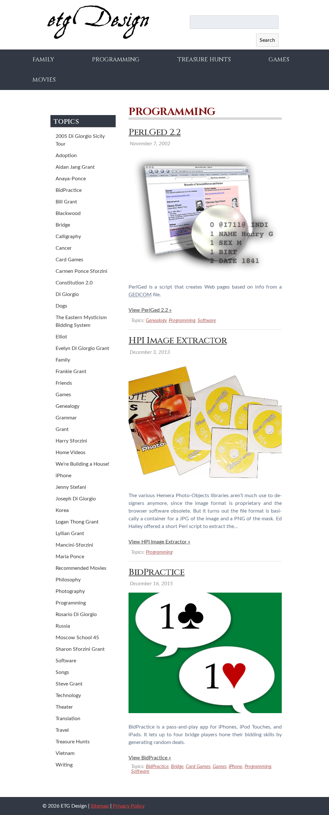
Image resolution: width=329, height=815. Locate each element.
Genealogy (156, 320)
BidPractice (156, 572)
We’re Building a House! (82, 464)
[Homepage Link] (98, 37)
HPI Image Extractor (178, 340)
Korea (62, 510)
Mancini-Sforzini (74, 545)
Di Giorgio (67, 294)
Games (279, 60)
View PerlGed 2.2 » (150, 310)
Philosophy (68, 579)
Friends (64, 383)
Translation (68, 718)
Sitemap (100, 806)
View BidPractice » (150, 757)
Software (207, 320)
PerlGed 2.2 (155, 132)
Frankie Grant (71, 371)
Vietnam (65, 753)
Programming (115, 60)
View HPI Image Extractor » (159, 541)
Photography (70, 591)
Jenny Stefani (71, 487)
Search (267, 40)
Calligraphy (68, 236)
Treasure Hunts (204, 60)
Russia (63, 626)
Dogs (61, 306)
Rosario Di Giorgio (76, 614)
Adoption (66, 155)
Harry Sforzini (71, 440)
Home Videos (70, 452)
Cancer (64, 248)
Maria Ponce (70, 556)
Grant (62, 429)
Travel (62, 730)
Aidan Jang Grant (75, 167)
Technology (68, 695)
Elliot (61, 336)
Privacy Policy (129, 806)
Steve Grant (69, 683)
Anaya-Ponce (71, 178)
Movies (44, 80)
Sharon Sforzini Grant (80, 649)
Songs (62, 672)
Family (43, 60)
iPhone (235, 766)
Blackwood (68, 213)
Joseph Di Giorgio (76, 498)
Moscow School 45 (77, 637)
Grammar (66, 417)
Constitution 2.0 (74, 282)
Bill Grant (66, 201)
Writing (64, 764)
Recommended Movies (81, 568)
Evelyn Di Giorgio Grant (82, 348)
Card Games (198, 766)
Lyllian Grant (70, 533)
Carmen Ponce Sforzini (81, 271)
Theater (64, 707)
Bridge (177, 766)
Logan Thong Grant (77, 521)
